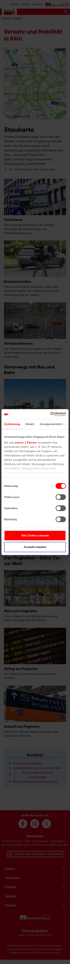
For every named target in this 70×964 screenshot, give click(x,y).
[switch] (61, 497)
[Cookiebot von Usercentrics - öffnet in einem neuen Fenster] (50, 414)
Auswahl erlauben (35, 546)
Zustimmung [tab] (12, 424)
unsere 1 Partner (26, 442)
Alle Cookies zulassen (35, 535)
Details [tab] (29, 424)
